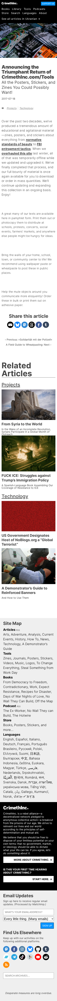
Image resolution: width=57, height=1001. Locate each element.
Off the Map (44, 701)
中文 (24, 758)
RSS (18, 630)
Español (21, 739)
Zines (7, 658)
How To (33, 639)
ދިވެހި (16, 792)
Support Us (48, 3)
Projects (12, 108)
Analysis (34, 634)
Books (6, 8)
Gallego (27, 792)
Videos (8, 663)
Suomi (23, 754)
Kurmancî (41, 792)
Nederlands (11, 773)
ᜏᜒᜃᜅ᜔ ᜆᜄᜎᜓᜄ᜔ (24, 796)
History (20, 639)
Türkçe (21, 768)
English (8, 739)
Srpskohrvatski (33, 773)
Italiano (34, 739)
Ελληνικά (10, 754)
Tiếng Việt (37, 787)
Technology (26, 108)
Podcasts (39, 8)
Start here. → (42, 879)
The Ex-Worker (14, 711)
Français (23, 744)
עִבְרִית (32, 782)
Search (15, 13)
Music (19, 663)
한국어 (18, 777)
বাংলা (41, 777)
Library (16, 8)
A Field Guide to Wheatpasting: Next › (28, 344)
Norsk (7, 796)
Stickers (46, 658)
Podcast (9, 706)
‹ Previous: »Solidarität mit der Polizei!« (28, 339)
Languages (29, 13)
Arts (6, 634)
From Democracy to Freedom (25, 682)
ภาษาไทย (45, 782)
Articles (9, 630)
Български (11, 758)
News (44, 639)
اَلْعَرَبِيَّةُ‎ (7, 777)
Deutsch (9, 744)
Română (31, 777)
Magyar (8, 768)
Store (5, 13)
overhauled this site (17, 153)
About (43, 13)
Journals (19, 658)
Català (8, 792)
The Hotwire (21, 715)
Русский (25, 749)
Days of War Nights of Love (23, 696)
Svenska (9, 782)
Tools (27, 8)
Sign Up (47, 925)
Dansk (22, 782)
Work (33, 687)
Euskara (38, 763)
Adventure (18, 634)
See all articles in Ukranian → (21, 18)
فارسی (32, 768)
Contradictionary (15, 687)
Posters (33, 658)
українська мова (15, 787)
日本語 (35, 754)
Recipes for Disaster (36, 692)
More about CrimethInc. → (33, 859)
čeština (24, 763)
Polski (37, 749)
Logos (30, 663)
